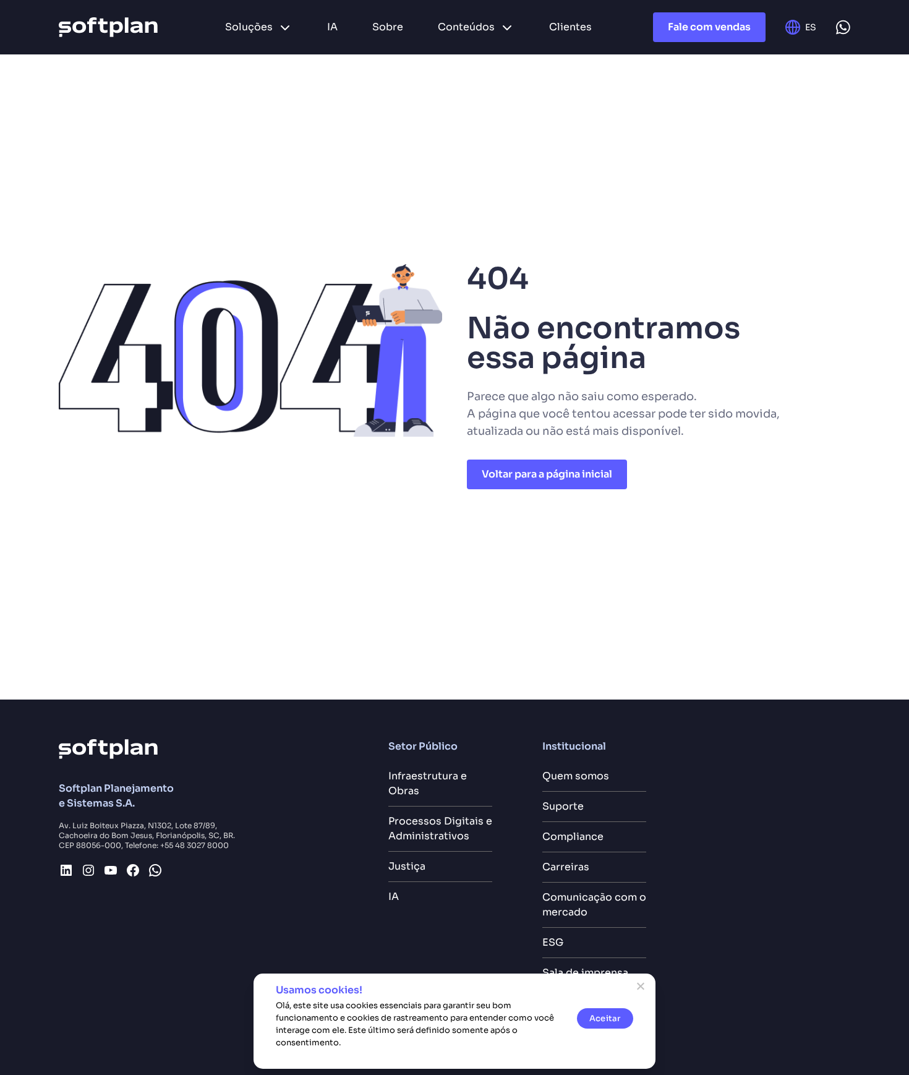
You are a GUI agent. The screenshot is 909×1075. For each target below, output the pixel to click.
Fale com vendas (709, 26)
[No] (640, 986)
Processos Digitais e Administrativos (440, 828)
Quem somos (575, 775)
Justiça (406, 866)
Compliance (573, 836)
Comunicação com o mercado (594, 905)
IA (393, 896)
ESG (552, 942)
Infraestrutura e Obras (427, 783)
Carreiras (565, 866)
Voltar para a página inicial (547, 474)
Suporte (563, 806)
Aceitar (605, 1018)
